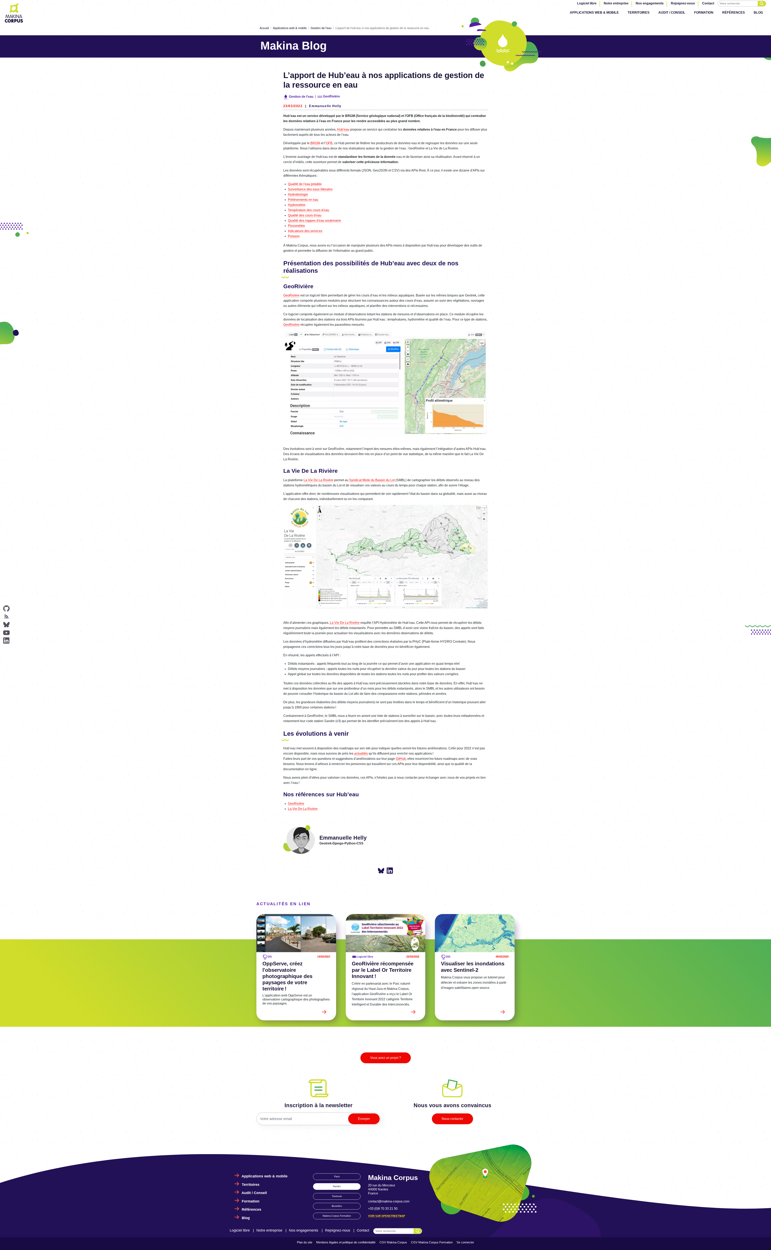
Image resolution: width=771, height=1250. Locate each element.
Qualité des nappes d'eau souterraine (314, 220)
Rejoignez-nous (683, 3)
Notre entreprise (616, 3)
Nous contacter (452, 1118)
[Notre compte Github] (6, 608)
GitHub (401, 758)
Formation (703, 12)
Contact (708, 3)
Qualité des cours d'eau (304, 215)
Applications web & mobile (594, 12)
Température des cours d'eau (308, 210)
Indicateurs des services (305, 231)
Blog (758, 12)
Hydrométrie (296, 205)
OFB (329, 143)
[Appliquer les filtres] (762, 3)
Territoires (639, 12)
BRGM (315, 143)
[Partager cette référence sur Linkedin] (390, 870)
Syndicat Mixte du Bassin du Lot (372, 480)
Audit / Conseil (671, 12)
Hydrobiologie (298, 194)
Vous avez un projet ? (385, 1057)
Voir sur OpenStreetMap (386, 1216)
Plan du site (304, 1242)
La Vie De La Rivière (318, 480)
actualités (361, 753)
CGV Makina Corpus (393, 1242)
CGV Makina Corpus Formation (432, 1242)
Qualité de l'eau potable (305, 184)
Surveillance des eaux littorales (310, 189)
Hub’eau (343, 129)
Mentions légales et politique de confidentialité (345, 1242)
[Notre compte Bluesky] (6, 624)
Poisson (294, 236)
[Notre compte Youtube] (6, 632)
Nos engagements (650, 3)
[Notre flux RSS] (6, 616)
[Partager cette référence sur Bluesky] (381, 871)
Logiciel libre (587, 3)
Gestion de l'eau (321, 28)
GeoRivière (291, 295)
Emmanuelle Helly (325, 106)
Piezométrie (296, 225)
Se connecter (465, 1242)
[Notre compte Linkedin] (6, 640)
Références (733, 12)
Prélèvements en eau (303, 199)
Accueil (264, 28)
